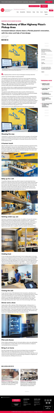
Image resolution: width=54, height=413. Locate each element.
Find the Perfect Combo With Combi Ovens (46, 99)
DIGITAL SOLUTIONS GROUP (27, 405)
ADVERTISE (26, 402)
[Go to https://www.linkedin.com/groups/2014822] (48, 400)
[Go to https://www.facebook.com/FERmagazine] (45, 400)
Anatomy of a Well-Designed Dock (9, 382)
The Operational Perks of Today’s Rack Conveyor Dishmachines (47, 105)
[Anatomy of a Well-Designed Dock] (10, 374)
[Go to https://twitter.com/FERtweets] (51, 400)
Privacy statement (32, 1)
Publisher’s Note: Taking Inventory (46, 84)
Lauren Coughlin (5, 36)
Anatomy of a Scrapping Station (28, 382)
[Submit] (47, 9)
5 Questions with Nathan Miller (46, 89)
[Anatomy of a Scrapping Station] (29, 374)
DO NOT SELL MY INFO (37, 405)
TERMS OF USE (36, 402)
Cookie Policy (25, 1)
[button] (34, 6)
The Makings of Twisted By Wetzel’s (46, 94)
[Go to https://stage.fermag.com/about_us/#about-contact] (47, 403)
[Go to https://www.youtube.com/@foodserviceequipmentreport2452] (49, 403)
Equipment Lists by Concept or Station (11, 21)
